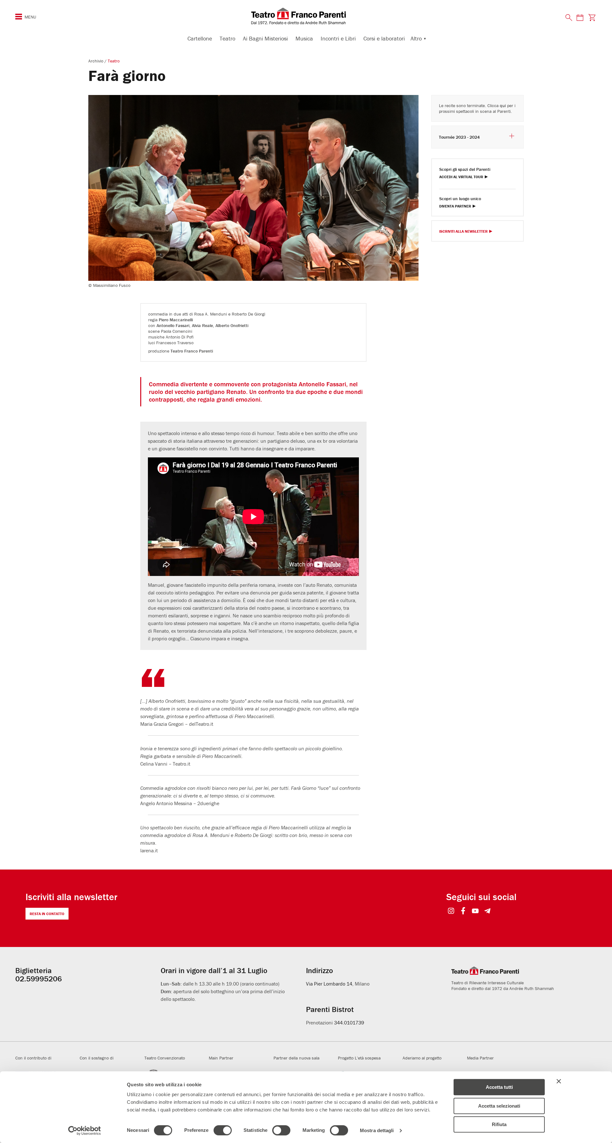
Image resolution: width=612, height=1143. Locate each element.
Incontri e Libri (338, 38)
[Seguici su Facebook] (463, 911)
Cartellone (199, 38)
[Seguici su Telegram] (487, 911)
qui (503, 105)
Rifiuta (499, 1124)
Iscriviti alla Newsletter (463, 231)
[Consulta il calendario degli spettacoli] (579, 17)
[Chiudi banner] (559, 1081)
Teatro (227, 38)
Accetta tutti (499, 1087)
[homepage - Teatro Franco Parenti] (306, 16)
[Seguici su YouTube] (475, 911)
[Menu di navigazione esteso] (18, 16)
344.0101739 (349, 1022)
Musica (304, 38)
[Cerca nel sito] (569, 18)
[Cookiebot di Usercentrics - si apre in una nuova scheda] (85, 1130)
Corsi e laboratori (384, 38)
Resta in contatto (47, 913)
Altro (416, 38)
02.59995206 (38, 978)
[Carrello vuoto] (592, 17)
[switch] (223, 1130)
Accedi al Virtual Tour (461, 177)
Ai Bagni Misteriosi (265, 38)
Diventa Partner (455, 206)
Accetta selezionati (499, 1106)
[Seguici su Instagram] (451, 911)
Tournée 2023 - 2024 (459, 137)
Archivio (96, 61)
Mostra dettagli (377, 1130)
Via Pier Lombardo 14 (329, 983)
